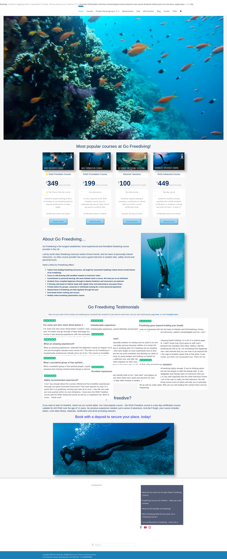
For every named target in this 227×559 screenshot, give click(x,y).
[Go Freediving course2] (58, 153)
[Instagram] (149, 527)
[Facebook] (141, 527)
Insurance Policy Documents (87, 555)
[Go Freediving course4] (132, 153)
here (157, 314)
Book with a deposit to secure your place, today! (113, 417)
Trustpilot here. (172, 314)
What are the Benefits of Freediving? (156, 509)
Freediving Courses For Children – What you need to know (161, 501)
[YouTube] (145, 527)
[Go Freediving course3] (168, 153)
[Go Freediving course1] (95, 153)
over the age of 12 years (74, 408)
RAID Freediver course (140, 405)
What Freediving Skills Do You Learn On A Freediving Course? (158, 515)
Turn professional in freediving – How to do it (160, 522)
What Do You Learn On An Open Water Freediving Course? (162, 493)
